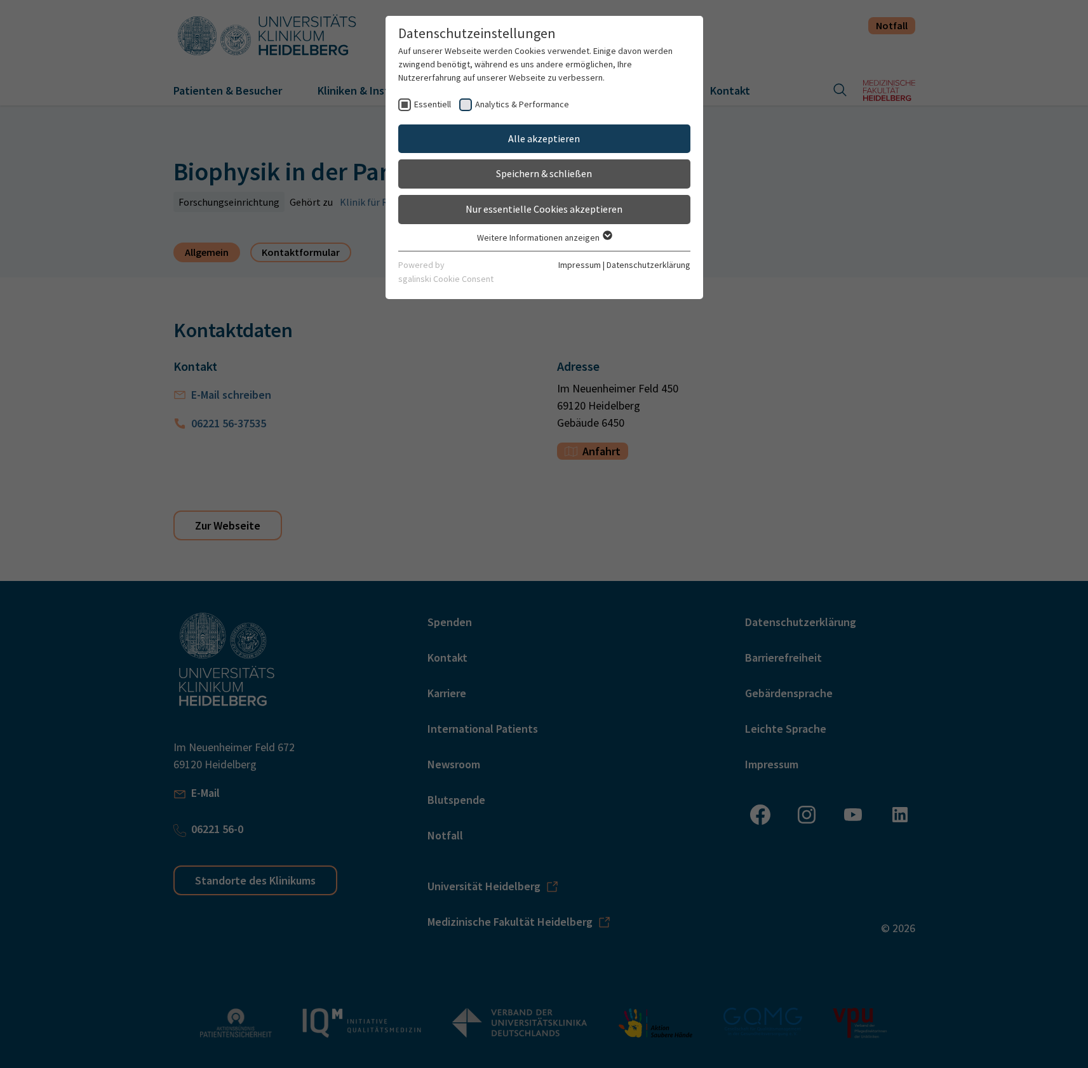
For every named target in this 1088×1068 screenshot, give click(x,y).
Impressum (579, 264)
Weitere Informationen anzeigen (539, 237)
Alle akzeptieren (544, 138)
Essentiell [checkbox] (432, 104)
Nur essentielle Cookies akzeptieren (544, 209)
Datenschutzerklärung (648, 264)
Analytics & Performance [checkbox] (522, 104)
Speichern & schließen (544, 173)
